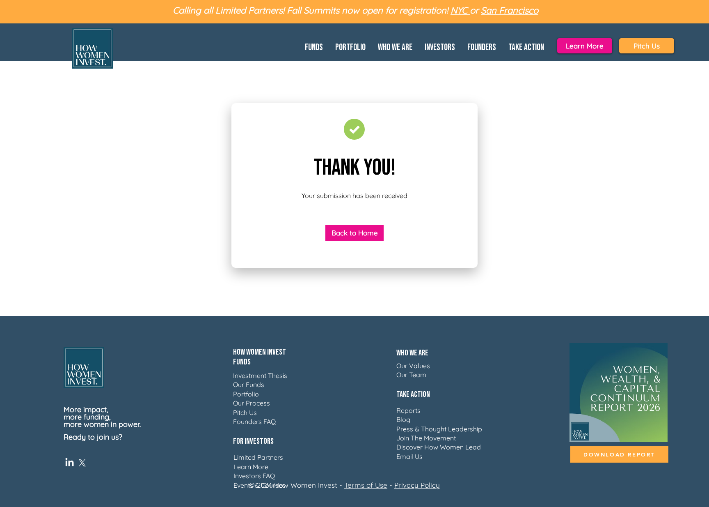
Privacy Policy (417, 485)
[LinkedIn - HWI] (69, 463)
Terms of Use (365, 485)
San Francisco (509, 10)
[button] (314, 46)
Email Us (409, 456)
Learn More (250, 467)
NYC (460, 10)
